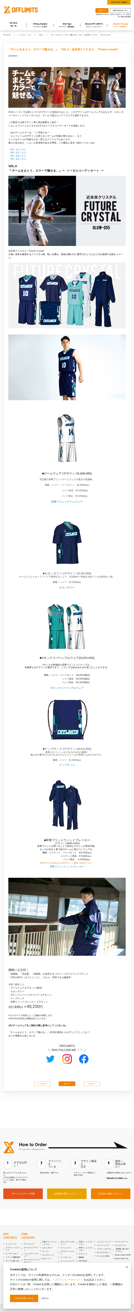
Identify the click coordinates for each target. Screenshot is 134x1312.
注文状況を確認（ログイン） (111, 1194)
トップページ (11, 1244)
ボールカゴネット (104, 1252)
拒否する (45, 1298)
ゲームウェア (29, 1244)
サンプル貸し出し (13, 1261)
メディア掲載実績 (13, 1257)
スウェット (83, 1254)
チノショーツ (65, 1248)
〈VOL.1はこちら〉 (18, 149)
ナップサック (67, 765)
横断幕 (81, 1257)
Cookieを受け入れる (24, 1298)
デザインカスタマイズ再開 (23, 1194)
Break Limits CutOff (123, 1255)
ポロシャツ (46, 1258)
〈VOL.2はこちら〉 (18, 152)
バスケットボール (104, 1249)
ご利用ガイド (102, 10)
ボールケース (120, 1245)
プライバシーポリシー (68, 1279)
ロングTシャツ (48, 1255)
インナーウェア (103, 1245)
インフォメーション (24, 35)
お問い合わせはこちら (120, 10)
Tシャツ (45, 1251)
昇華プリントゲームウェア (67, 501)
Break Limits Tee (121, 1258)
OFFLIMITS (7, 35)
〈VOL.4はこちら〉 (18, 159)
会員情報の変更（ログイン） (67, 1194)
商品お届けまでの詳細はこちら (117, 1178)
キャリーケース (121, 1242)
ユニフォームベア (104, 1242)
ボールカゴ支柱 (103, 1256)
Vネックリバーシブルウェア (67, 688)
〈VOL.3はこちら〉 (18, 155)
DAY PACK (83, 1261)
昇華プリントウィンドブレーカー (67, 866)
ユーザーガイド (12, 1254)
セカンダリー (67, 587)
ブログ (40, 35)
